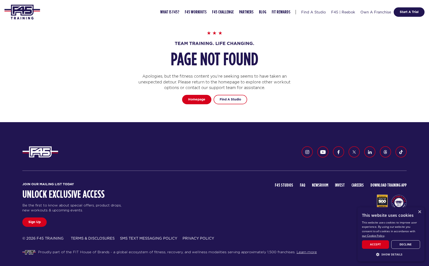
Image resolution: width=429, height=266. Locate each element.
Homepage (196, 99)
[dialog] (391, 234)
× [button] (419, 212)
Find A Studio (230, 99)
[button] (391, 254)
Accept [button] (375, 244)
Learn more (307, 252)
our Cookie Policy (373, 236)
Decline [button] (406, 244)
